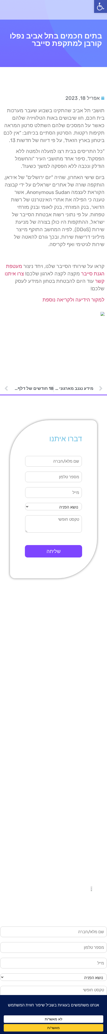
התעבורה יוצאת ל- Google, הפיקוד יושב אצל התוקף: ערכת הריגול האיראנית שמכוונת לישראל (57, 699)
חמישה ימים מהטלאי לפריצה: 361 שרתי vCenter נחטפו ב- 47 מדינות (57, 729)
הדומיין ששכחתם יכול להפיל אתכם (62, 775)
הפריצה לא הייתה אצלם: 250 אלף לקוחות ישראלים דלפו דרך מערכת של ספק (55, 715)
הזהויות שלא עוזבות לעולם (70, 828)
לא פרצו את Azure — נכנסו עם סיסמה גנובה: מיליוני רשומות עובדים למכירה (58, 742)
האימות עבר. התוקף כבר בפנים (65, 812)
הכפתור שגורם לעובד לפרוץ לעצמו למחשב (54, 804)
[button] (100, 6)
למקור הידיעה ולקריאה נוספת (74, 300)
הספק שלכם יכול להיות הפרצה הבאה (59, 783)
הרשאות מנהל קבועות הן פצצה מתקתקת (56, 820)
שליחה (54, 551)
